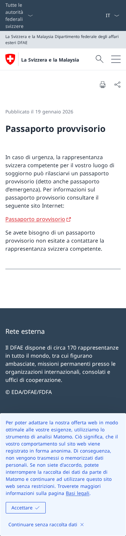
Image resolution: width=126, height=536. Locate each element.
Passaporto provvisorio (35, 219)
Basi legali (77, 493)
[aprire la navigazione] (116, 59)
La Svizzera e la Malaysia (50, 60)
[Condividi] (117, 84)
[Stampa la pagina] (102, 84)
